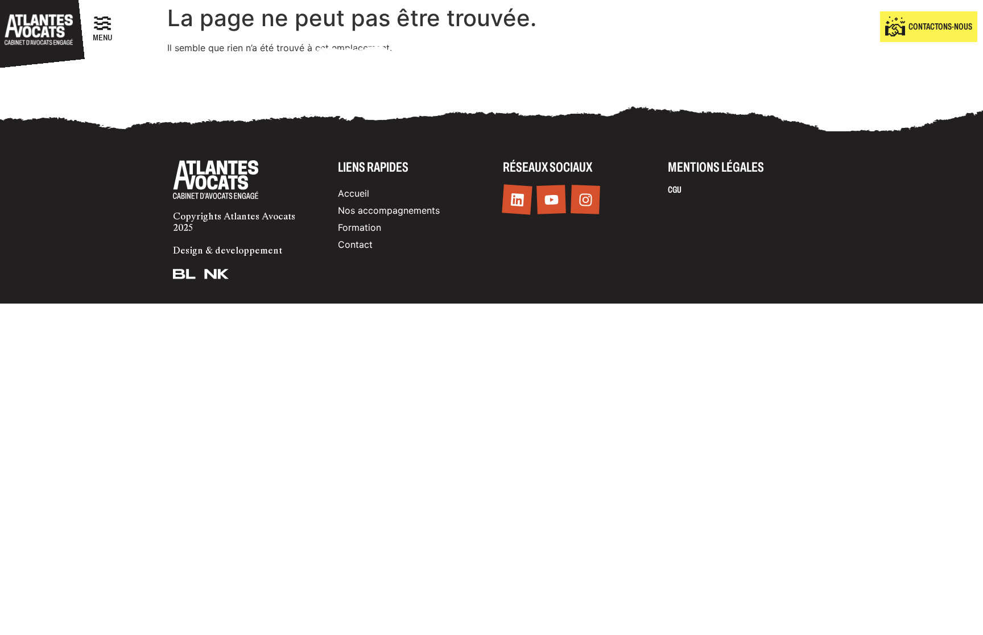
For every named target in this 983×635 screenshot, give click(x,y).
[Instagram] (585, 200)
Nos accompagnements (389, 210)
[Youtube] (551, 200)
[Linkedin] (517, 200)
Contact (355, 244)
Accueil (353, 193)
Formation (359, 227)
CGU (675, 189)
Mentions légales (716, 167)
